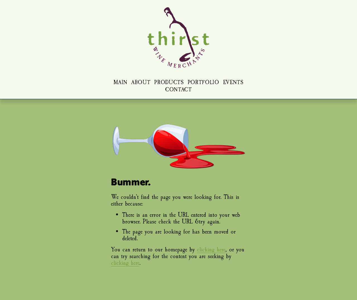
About (140, 82)
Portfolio (203, 82)
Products (169, 82)
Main (120, 82)
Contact (178, 89)
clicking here (211, 249)
